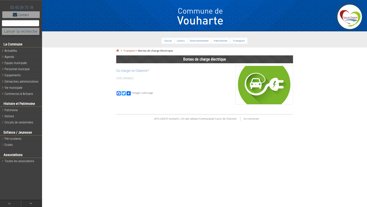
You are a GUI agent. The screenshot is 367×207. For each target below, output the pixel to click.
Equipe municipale (16, 63)
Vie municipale (13, 88)
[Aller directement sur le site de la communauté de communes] (350, 17)
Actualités (11, 51)
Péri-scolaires (13, 138)
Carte (119, 78)
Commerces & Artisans (19, 94)
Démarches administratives (21, 81)
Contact (23, 15)
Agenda (9, 57)
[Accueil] (117, 50)
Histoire (9, 116)
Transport (239, 40)
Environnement (199, 40)
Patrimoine (11, 110)
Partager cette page (142, 92)
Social (168, 40)
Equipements (13, 75)
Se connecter (251, 118)
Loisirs (181, 40)
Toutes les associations (19, 161)
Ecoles (9, 145)
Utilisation (128, 78)
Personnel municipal (17, 69)
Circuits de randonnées (19, 122)
